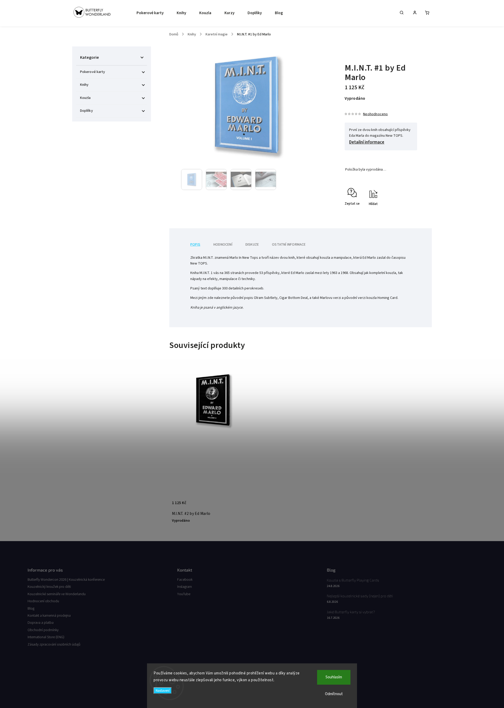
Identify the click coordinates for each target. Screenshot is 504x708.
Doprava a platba (41, 622)
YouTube (183, 594)
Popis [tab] (195, 244)
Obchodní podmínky (43, 630)
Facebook (184, 579)
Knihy (84, 84)
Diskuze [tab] (252, 244)
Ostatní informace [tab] (289, 244)
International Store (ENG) (46, 637)
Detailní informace (366, 142)
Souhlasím (334, 677)
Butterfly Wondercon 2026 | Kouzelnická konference (66, 579)
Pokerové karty (92, 72)
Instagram (184, 586)
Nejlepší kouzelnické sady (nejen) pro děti (360, 596)
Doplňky (86, 110)
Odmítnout (334, 694)
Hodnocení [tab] (222, 244)
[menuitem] (148, 13)
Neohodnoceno (375, 114)
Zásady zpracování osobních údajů (54, 644)
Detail (245, 505)
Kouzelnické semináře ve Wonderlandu (57, 594)
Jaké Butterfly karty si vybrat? (351, 612)
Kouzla (85, 98)
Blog (31, 608)
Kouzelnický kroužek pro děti (49, 586)
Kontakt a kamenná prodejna (49, 615)
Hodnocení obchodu (43, 601)
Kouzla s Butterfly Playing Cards (353, 580)
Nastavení (163, 690)
